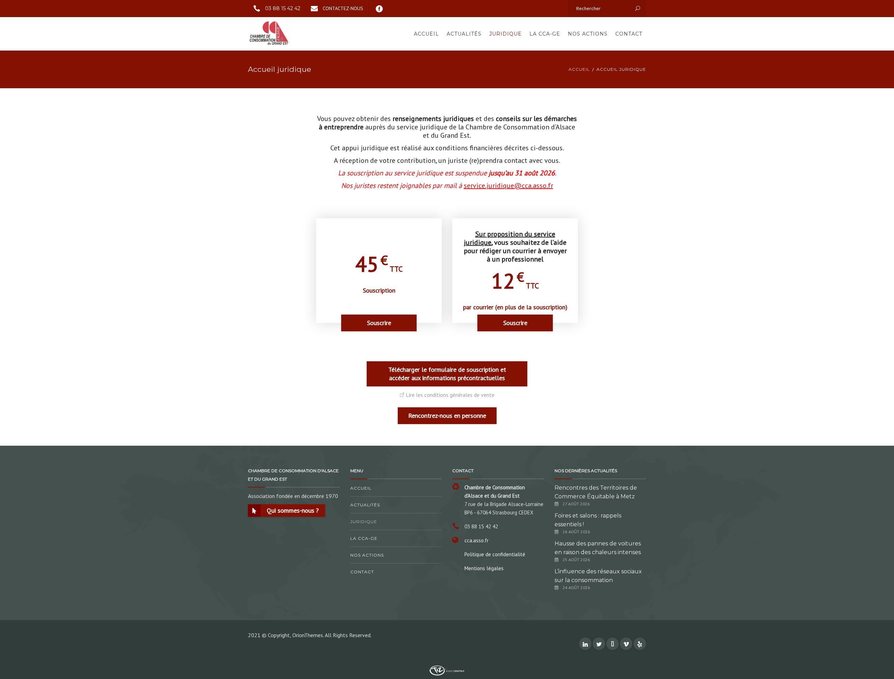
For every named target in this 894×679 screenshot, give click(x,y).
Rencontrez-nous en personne (447, 416)
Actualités (464, 34)
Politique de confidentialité (494, 554)
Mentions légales (484, 568)
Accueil (426, 34)
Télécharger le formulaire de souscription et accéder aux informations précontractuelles (447, 373)
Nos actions (588, 34)
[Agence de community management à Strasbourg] (447, 669)
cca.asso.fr (476, 540)
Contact (628, 34)
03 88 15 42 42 (282, 8)
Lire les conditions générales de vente (450, 394)
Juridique (505, 34)
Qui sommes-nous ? (293, 510)
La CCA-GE (544, 34)
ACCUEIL (579, 69)
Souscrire (379, 323)
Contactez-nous (343, 8)
